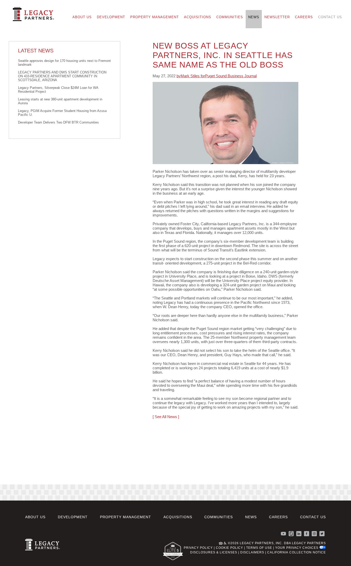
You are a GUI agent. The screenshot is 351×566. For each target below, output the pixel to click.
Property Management (154, 17)
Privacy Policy (198, 548)
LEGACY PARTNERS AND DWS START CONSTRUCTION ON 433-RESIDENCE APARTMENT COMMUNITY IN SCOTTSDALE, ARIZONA (62, 76)
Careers (304, 17)
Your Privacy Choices (297, 548)
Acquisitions (197, 17)
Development (111, 17)
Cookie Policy (229, 548)
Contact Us (330, 17)
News (253, 17)
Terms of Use (259, 548)
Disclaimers (252, 552)
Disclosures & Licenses (213, 552)
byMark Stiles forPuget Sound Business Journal (217, 76)
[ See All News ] (166, 416)
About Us (82, 17)
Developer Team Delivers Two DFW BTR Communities (58, 122)
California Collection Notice (296, 552)
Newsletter (277, 17)
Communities (229, 17)
